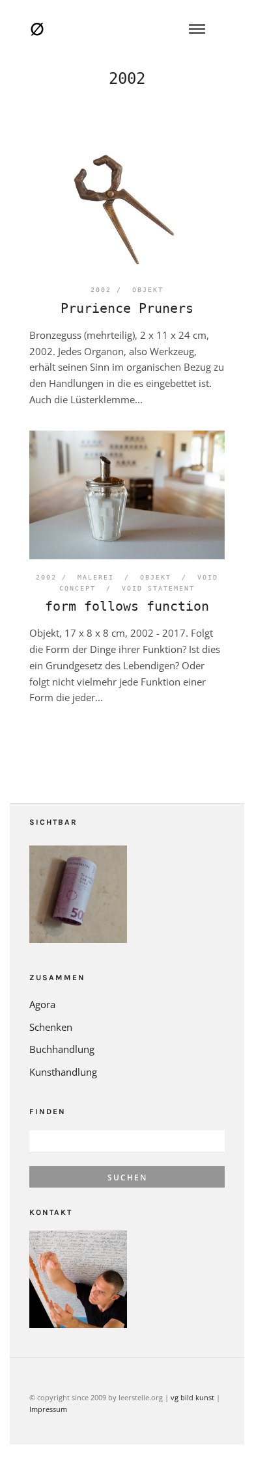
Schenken (50, 1026)
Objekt (147, 289)
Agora (42, 1004)
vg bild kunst (192, 1397)
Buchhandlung (61, 1049)
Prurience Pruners (127, 308)
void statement (158, 588)
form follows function (127, 606)
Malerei (96, 577)
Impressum (48, 1409)
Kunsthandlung (63, 1071)
